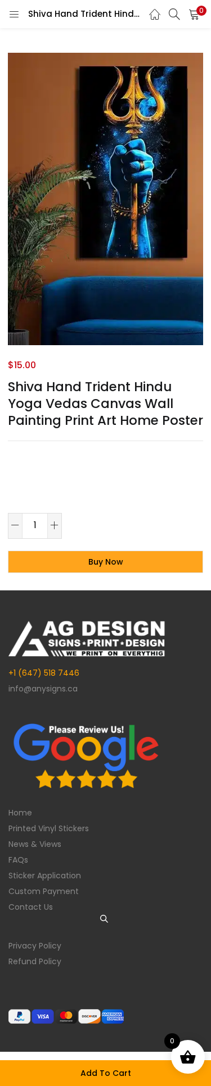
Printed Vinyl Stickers (48, 828)
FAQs (18, 859)
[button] (194, 14)
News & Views (34, 844)
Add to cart (105, 1073)
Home (20, 812)
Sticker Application (44, 875)
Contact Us (30, 907)
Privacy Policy (34, 945)
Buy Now (105, 561)
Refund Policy (34, 961)
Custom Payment (43, 891)
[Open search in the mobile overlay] (105, 919)
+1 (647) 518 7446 (43, 673)
